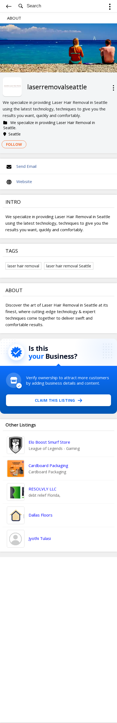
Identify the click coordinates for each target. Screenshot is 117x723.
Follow (14, 144)
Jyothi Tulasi (40, 538)
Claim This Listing (55, 400)
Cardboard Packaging (48, 465)
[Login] (109, 7)
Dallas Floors (41, 515)
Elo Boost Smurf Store (49, 442)
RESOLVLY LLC (42, 489)
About (14, 18)
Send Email (26, 166)
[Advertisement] (58, 639)
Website (24, 181)
